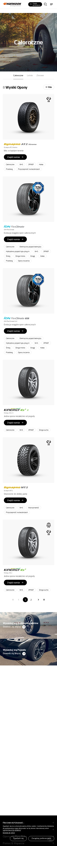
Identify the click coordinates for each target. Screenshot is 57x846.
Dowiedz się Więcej (12, 626)
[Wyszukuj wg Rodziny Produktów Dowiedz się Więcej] (28, 613)
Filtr (50, 87)
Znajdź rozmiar (13, 157)
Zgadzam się (18, 838)
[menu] (51, 4)
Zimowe (40, 75)
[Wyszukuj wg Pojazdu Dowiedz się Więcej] (28, 640)
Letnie (30, 75)
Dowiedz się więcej (9, 833)
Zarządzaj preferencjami (41, 838)
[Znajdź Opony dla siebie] (45, 4)
